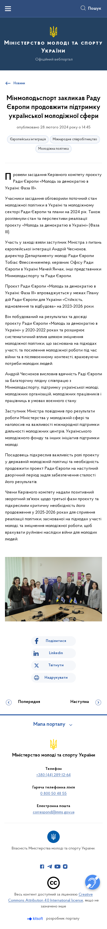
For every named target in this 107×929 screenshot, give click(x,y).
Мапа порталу (49, 724)
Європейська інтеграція (28, 139)
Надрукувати (56, 678)
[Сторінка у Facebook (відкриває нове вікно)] (42, 867)
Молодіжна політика (53, 149)
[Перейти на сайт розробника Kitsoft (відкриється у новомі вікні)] (36, 919)
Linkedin (56, 653)
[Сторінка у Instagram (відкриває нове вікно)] (65, 867)
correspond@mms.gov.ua (53, 812)
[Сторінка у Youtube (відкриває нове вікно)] (57, 867)
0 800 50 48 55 (53, 794)
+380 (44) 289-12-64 (53, 775)
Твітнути (56, 665)
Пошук (94, 8)
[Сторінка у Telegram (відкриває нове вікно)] (50, 867)
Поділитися (56, 641)
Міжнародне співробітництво (75, 139)
